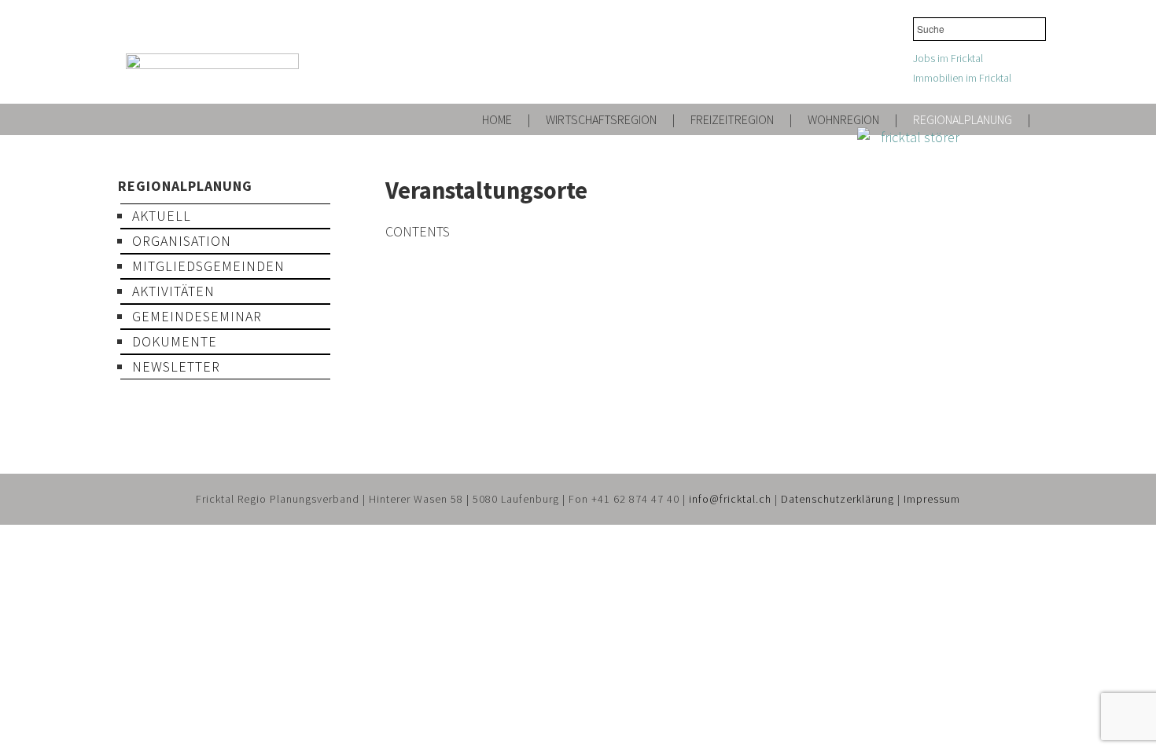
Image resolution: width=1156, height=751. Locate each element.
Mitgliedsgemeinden (208, 266)
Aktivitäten (173, 291)
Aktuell (161, 216)
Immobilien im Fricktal (962, 78)
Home (497, 119)
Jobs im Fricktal (948, 58)
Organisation (181, 241)
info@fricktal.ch (730, 499)
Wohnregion (843, 119)
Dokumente (174, 341)
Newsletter (176, 366)
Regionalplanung (962, 119)
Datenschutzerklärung (837, 499)
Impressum (932, 499)
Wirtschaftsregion (601, 119)
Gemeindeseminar (197, 316)
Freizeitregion (732, 119)
